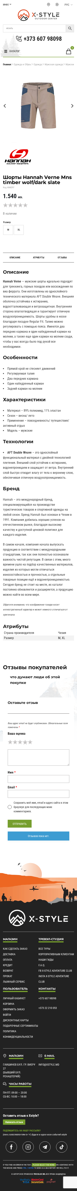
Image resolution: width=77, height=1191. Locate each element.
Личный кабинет (14, 998)
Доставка (9, 954)
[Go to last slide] (5, 106)
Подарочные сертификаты (20, 1025)
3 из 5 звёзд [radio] (20, 742)
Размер (7, 222)
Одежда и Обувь (22, 64)
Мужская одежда (54, 64)
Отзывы (62, 257)
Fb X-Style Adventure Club (55, 970)
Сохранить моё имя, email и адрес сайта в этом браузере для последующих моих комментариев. (41, 807)
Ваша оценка (16, 733)
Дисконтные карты (16, 1020)
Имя (12, 772)
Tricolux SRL (40, 1174)
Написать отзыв (14, 1122)
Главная (7, 64)
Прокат (7, 976)
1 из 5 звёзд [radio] (10, 742)
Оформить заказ (13, 1009)
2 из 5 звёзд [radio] (15, 742)
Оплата (7, 959)
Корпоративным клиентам (56, 954)
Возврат (8, 970)
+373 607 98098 (47, 998)
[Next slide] (72, 106)
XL (63, 638)
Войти (7, 1014)
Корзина (8, 1003)
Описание (14, 257)
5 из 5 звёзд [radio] (30, 742)
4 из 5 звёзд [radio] (25, 742)
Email (12, 787)
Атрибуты (38, 257)
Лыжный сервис (14, 981)
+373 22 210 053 (47, 1007)
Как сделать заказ (15, 948)
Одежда (38, 64)
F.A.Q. (41, 965)
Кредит (7, 965)
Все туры (44, 948)
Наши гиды (46, 959)
